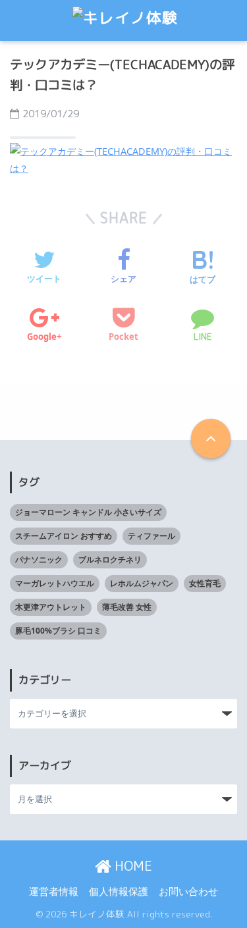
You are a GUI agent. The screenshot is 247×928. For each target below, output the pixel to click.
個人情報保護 (118, 891)
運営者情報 (53, 891)
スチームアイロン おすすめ (63, 535)
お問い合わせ (188, 891)
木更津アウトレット (50, 607)
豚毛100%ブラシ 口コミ (58, 630)
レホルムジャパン (141, 583)
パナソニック (39, 559)
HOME (131, 865)
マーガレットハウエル (54, 583)
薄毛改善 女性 (126, 607)
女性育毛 (205, 583)
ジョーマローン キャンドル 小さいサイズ (88, 512)
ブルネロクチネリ (110, 559)
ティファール (151, 535)
